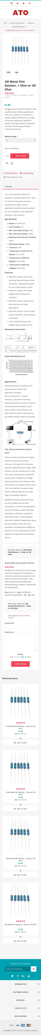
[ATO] (5, 23)
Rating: (20, 654)
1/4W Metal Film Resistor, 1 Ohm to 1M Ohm (20, 793)
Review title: (9, 623)
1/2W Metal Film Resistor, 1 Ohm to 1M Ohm (20, 727)
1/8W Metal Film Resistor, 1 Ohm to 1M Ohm (20, 859)
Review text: (9, 632)
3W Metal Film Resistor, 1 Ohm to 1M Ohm (21, 924)
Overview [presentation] (8, 186)
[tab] (20, 186)
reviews (23, 95)
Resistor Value (11, 136)
